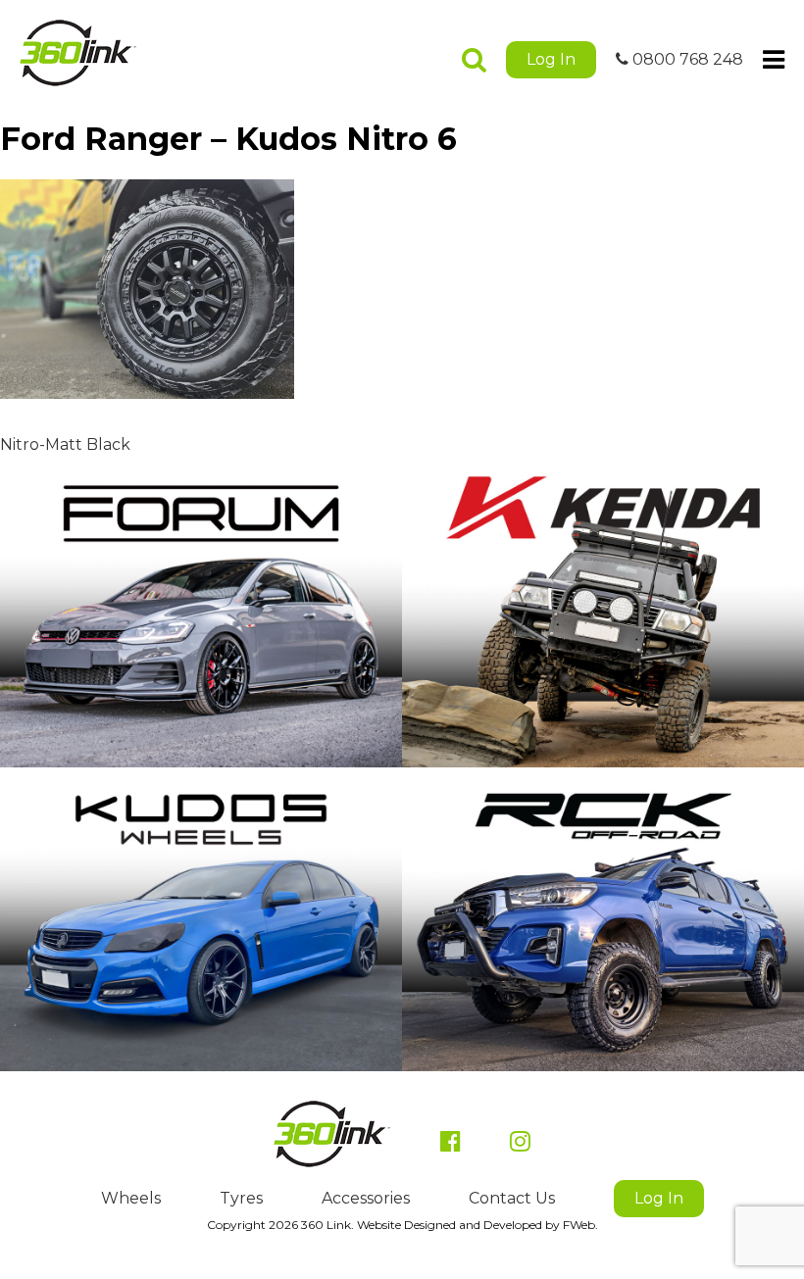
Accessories (366, 1198)
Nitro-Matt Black (65, 444)
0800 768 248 (685, 59)
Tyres (241, 1198)
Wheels (131, 1198)
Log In (551, 59)
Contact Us (512, 1198)
